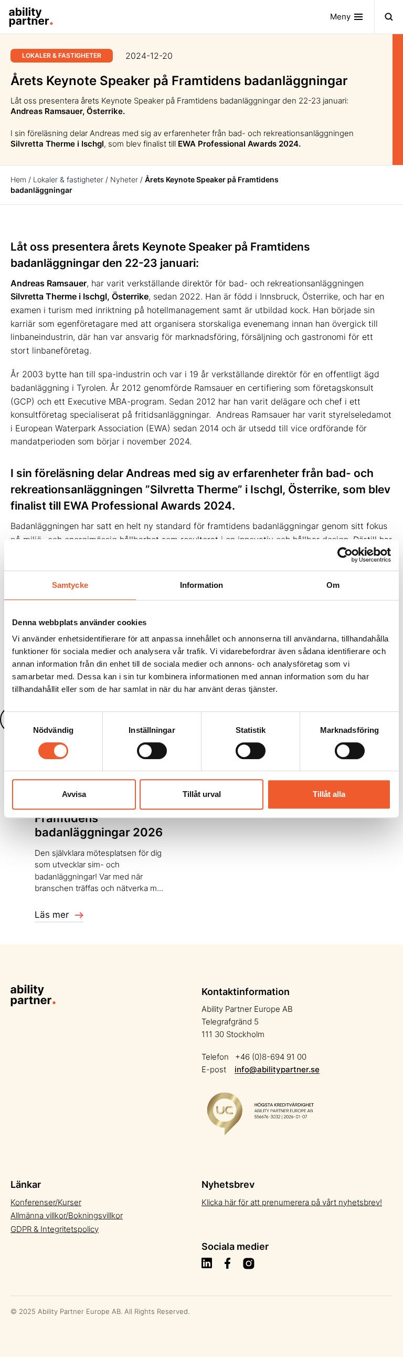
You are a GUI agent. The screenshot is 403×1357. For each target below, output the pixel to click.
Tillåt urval (202, 794)
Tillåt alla (329, 794)
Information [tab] (201, 585)
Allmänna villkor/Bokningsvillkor (66, 1215)
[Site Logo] (27, 17)
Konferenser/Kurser (45, 1202)
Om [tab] (333, 585)
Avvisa (74, 794)
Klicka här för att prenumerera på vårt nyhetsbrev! (292, 1202)
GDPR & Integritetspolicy (54, 1229)
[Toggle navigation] (389, 17)
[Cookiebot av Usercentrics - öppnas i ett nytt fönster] (345, 555)
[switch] (152, 750)
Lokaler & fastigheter (68, 179)
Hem (18, 179)
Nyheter (124, 179)
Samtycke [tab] (70, 585)
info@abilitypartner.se (277, 1069)
